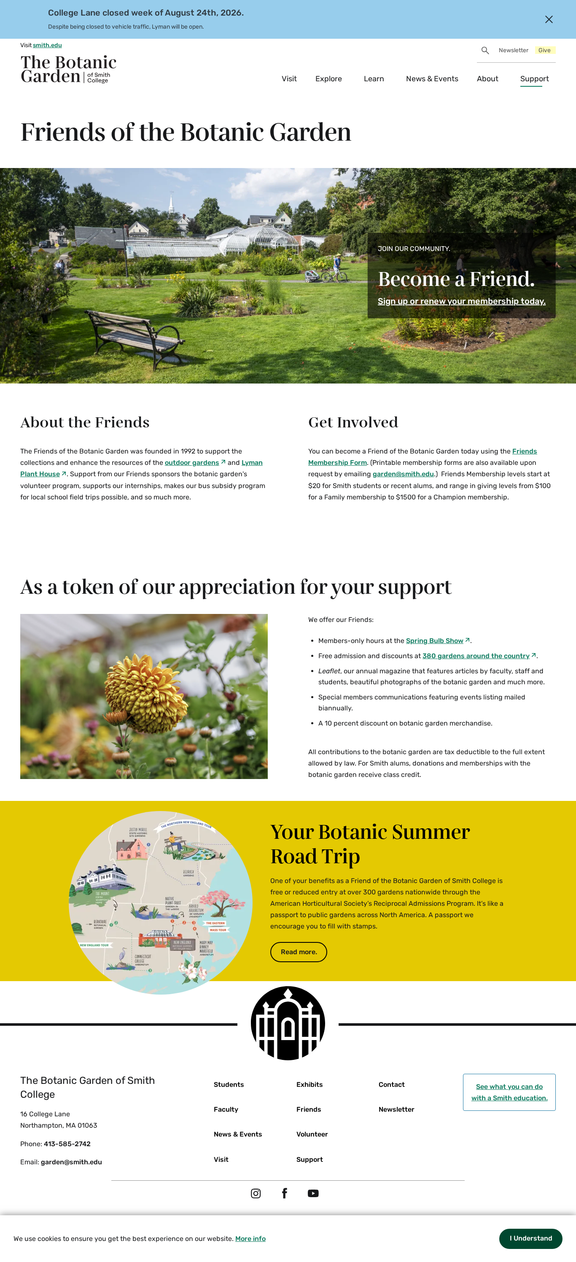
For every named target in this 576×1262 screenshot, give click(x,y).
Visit (289, 78)
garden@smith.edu (71, 1162)
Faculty (226, 1109)
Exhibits (309, 1085)
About (487, 78)
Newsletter (513, 50)
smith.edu (47, 45)
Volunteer (312, 1134)
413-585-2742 (67, 1144)
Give (544, 50)
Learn (374, 78)
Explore (328, 78)
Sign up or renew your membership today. (462, 301)
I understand (531, 1238)
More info (250, 1239)
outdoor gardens (192, 463)
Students (229, 1085)
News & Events (432, 78)
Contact (392, 1085)
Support (534, 78)
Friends (308, 1109)
